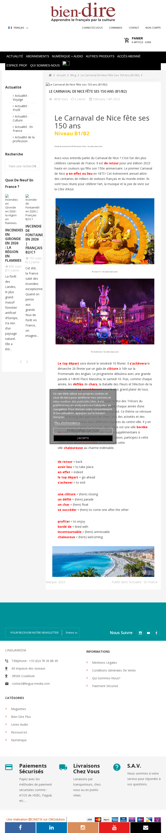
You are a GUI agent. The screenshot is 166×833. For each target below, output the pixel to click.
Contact (134, 27)
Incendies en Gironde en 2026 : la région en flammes (12, 245)
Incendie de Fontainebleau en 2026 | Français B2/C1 (32, 239)
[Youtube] (148, 633)
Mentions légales (104, 662)
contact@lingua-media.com (31, 683)
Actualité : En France (23, 129)
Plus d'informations (67, 423)
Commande (115, 27)
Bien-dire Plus (20, 717)
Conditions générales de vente (113, 670)
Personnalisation (83, 430)
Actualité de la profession (24, 139)
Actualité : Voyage (21, 98)
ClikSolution (56, 819)
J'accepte (83, 438)
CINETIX (36, 819)
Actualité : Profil (21, 108)
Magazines (18, 709)
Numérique (18, 740)
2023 (61, 582)
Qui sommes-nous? (105, 678)
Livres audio (19, 724)
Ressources (18, 732)
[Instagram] (140, 633)
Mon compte (153, 27)
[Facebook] (156, 633)
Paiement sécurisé (104, 686)
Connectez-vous (92, 27)
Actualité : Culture (21, 118)
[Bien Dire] (83, 11)
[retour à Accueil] (50, 75)
